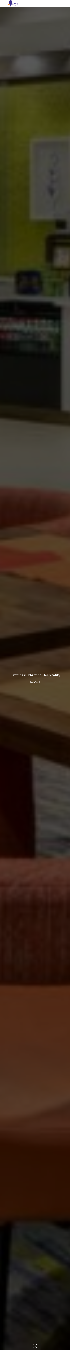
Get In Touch (35, 682)
